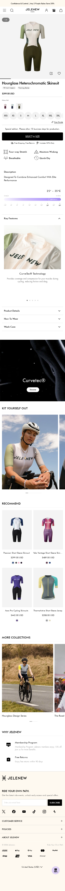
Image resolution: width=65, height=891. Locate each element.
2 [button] (29, 300)
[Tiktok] (34, 811)
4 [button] (35, 300)
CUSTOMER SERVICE (12, 821)
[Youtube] (24, 811)
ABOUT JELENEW (10, 837)
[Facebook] (14, 811)
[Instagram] (44, 811)
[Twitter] (3, 811)
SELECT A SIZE (32, 136)
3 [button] (32, 300)
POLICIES (6, 829)
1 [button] (27, 300)
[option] (32, 46)
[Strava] (54, 811)
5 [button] (37, 300)
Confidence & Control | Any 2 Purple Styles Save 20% (32, 3)
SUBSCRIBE (55, 802)
